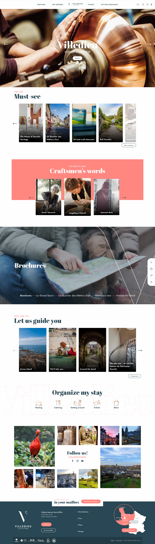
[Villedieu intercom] (16, 540)
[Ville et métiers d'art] (32, 540)
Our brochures (83, 512)
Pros (80, 518)
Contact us (46, 524)
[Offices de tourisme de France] (23, 540)
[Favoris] (147, 4)
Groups (81, 531)
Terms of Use (119, 540)
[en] (138, 4)
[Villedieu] (23, 520)
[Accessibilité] (151, 4)
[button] (143, 4)
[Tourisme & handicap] (48, 540)
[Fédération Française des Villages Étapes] (54, 540)
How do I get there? (129, 530)
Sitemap (112, 540)
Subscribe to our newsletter (91, 501)
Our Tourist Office (48, 530)
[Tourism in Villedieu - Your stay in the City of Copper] (75, 4)
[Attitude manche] (41, 540)
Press (80, 525)
